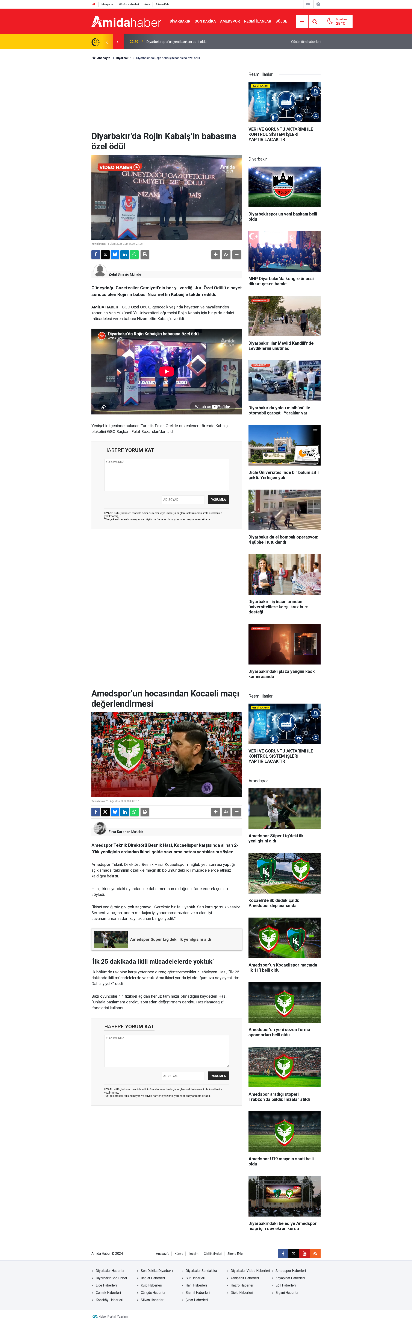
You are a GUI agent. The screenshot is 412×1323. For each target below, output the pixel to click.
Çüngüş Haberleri (153, 1293)
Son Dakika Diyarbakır (157, 1271)
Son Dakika (205, 21)
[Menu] (302, 22)
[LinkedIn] (124, 254)
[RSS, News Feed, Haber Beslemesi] (315, 1253)
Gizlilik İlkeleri (213, 1254)
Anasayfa (103, 58)
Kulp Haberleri (151, 1285)
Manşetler (107, 4)
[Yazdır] (145, 254)
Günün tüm (306, 42)
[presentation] (106, 41)
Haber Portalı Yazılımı (113, 1316)
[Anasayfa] (93, 4)
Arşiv (147, 4)
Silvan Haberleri (152, 1300)
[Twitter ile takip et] (293, 1253)
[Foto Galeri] (318, 4)
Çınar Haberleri (197, 1300)
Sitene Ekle (162, 4)
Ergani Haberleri (287, 1293)
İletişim (193, 1254)
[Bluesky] (115, 254)
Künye (179, 1254)
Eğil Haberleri (286, 1285)
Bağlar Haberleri (153, 1278)
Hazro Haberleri (242, 1285)
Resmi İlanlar (257, 21)
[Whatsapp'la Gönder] (134, 254)
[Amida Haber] (126, 21)
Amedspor (230, 21)
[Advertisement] (166, 99)
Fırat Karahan (119, 832)
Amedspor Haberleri (291, 1271)
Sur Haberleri (195, 1278)
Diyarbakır (180, 21)
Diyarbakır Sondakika (201, 1271)
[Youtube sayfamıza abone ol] (304, 1253)
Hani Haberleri (196, 1285)
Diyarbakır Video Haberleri (250, 1271)
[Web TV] (308, 4)
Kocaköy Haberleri (109, 1300)
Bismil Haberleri (198, 1293)
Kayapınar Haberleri (290, 1278)
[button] (215, 254)
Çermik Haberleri (108, 1293)
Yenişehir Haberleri (245, 1278)
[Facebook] (95, 254)
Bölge (281, 21)
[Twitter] (105, 254)
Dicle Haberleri (242, 1293)
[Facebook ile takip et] (283, 1253)
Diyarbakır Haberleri (110, 1271)
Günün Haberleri (129, 4)
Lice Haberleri (106, 1285)
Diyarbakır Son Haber (111, 1278)
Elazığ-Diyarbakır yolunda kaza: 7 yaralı (175, 42)
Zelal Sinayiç (119, 274)
